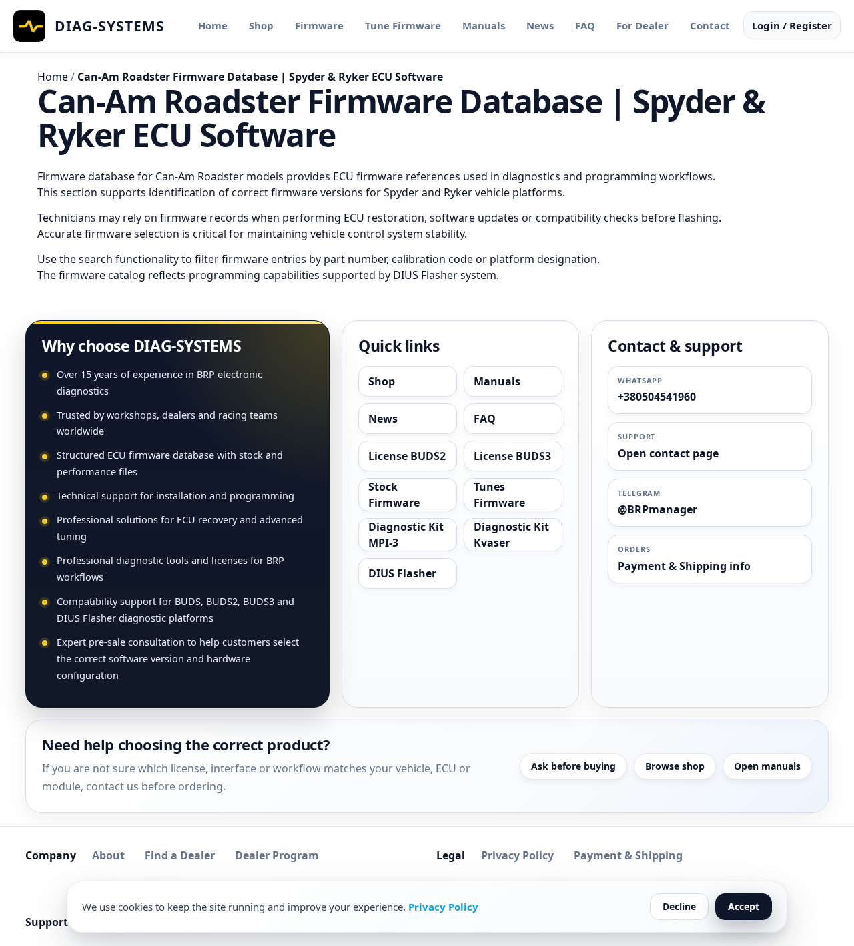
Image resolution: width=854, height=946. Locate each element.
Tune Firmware (403, 25)
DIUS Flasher (402, 573)
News (540, 25)
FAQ (585, 25)
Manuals (483, 25)
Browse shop (675, 766)
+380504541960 (657, 396)
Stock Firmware (394, 494)
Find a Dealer (180, 855)
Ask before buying (573, 766)
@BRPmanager (657, 509)
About (108, 855)
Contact (710, 25)
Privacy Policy (517, 855)
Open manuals (767, 766)
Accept (743, 906)
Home (213, 25)
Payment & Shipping (628, 855)
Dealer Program (277, 855)
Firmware (319, 25)
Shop (261, 25)
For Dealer (642, 25)
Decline (679, 906)
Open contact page (668, 453)
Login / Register (792, 25)
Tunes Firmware (499, 494)
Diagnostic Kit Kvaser (511, 534)
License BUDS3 (512, 456)
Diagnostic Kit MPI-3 (406, 534)
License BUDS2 (407, 456)
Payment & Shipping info (684, 566)
